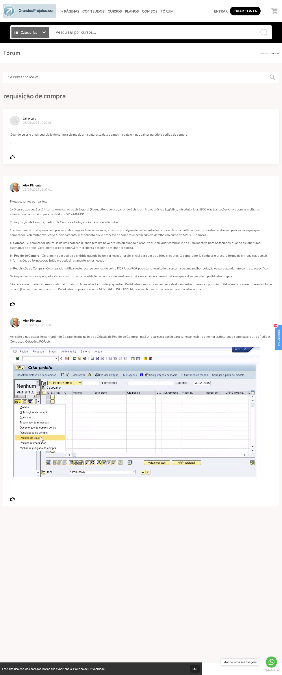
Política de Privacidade (89, 669)
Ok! (195, 669)
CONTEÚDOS (93, 11)
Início (263, 53)
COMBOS (150, 11)
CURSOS (115, 11)
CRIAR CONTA (245, 11)
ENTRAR (221, 11)
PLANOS (132, 11)
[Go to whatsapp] (271, 662)
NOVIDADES (277, 335)
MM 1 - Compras (194, 235)
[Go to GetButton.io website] (271, 670)
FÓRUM (167, 11)
